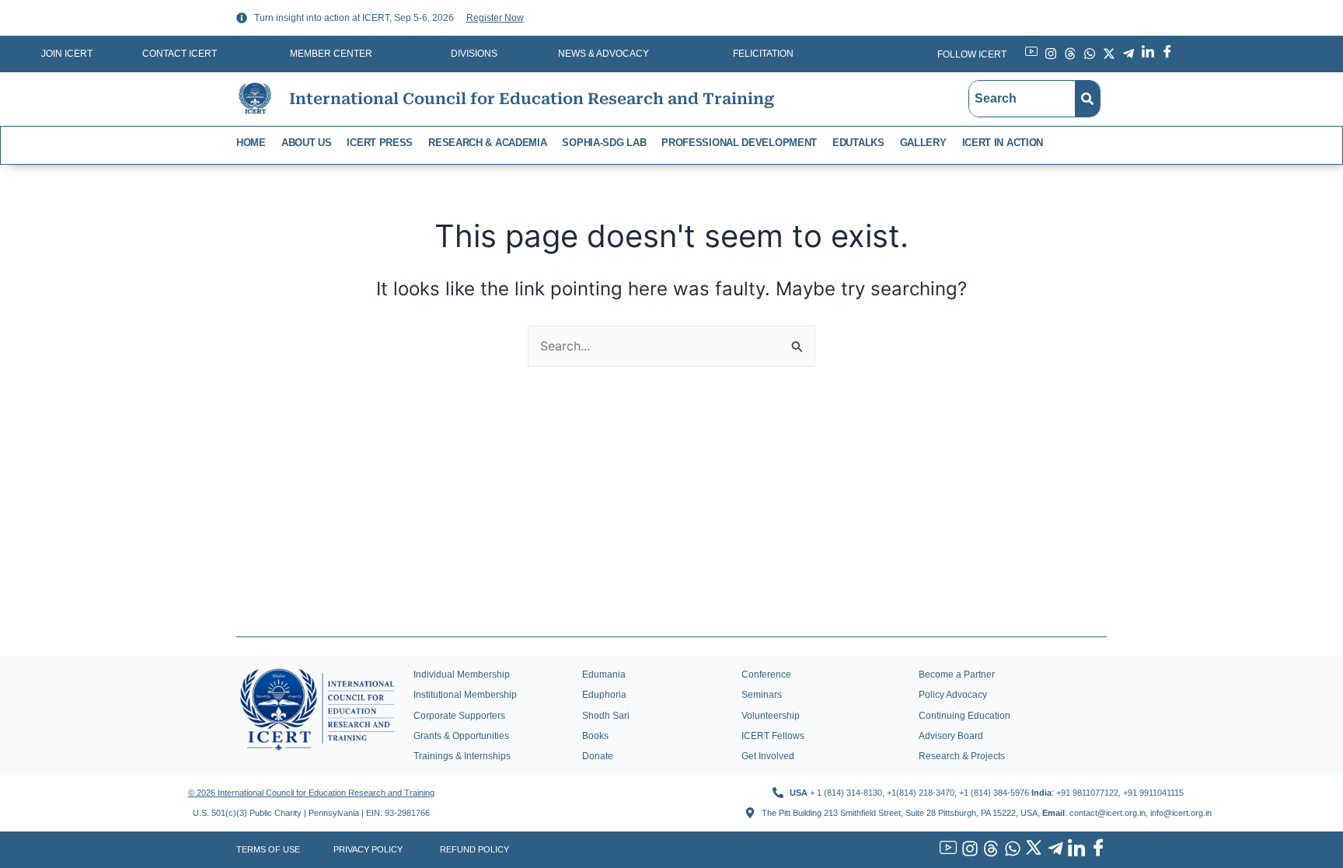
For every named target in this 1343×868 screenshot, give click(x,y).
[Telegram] (1053, 849)
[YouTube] (947, 849)
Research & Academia (487, 142)
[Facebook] (1096, 849)
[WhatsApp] (1010, 849)
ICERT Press (380, 142)
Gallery (923, 142)
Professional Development (739, 142)
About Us (306, 142)
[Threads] (989, 849)
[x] (1032, 849)
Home (251, 142)
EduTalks (858, 142)
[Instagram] (967, 849)
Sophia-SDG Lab (604, 142)
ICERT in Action (1003, 142)
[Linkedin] (1075, 849)
